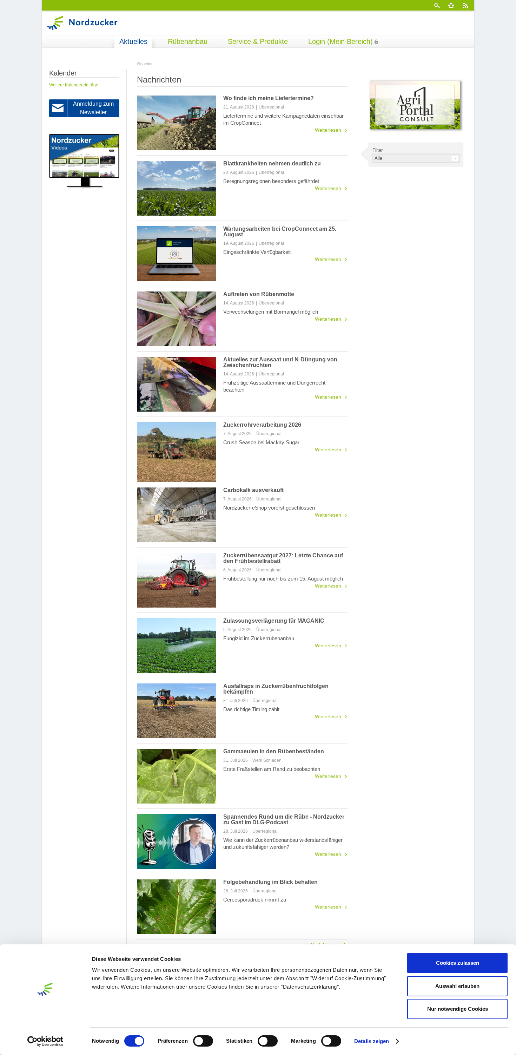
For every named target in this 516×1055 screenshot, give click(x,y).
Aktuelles (133, 41)
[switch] (203, 1041)
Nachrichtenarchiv (329, 945)
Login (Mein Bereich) (340, 41)
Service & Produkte (258, 41)
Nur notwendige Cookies (457, 1009)
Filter (377, 150)
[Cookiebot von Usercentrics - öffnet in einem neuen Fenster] (45, 1041)
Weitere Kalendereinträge (73, 85)
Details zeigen (371, 1041)
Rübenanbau (187, 41)
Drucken (451, 5)
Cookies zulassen (457, 963)
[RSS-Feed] (465, 5)
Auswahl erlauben (457, 986)
